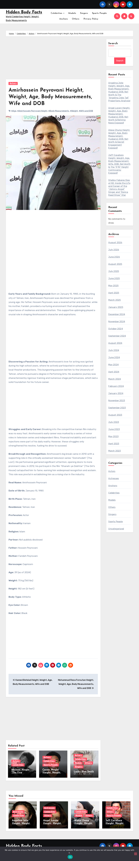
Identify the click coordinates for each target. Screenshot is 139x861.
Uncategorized (116, 528)
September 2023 (117, 407)
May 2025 (113, 285)
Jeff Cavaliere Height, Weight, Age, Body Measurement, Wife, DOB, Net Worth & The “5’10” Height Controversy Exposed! (119, 164)
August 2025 (115, 264)
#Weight (74, 111)
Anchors (63, 19)
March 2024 (114, 379)
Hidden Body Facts (24, 12)
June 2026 (114, 257)
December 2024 (116, 314)
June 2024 (114, 357)
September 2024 (117, 336)
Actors (13, 83)
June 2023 (114, 429)
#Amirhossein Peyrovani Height (32, 111)
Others (75, 19)
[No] (135, 853)
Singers (84, 13)
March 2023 (114, 451)
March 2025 (114, 300)
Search (113, 43)
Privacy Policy (90, 19)
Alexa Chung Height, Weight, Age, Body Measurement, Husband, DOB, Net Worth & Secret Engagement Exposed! (119, 139)
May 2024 (113, 364)
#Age (13, 111)
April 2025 (113, 293)
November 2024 (116, 321)
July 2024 (113, 350)
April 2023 (113, 443)
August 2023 (115, 415)
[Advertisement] (53, 59)
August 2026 (115, 242)
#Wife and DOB (86, 111)
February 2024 (116, 386)
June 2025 (114, 278)
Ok (70, 857)
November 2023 (116, 400)
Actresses (113, 478)
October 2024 (115, 328)
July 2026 (113, 249)
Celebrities (57, 13)
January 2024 (115, 393)
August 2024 (115, 343)
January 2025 (115, 307)
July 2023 (113, 422)
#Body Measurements (58, 111)
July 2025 (113, 271)
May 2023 (113, 436)
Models (72, 13)
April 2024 (113, 372)
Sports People (99, 13)
